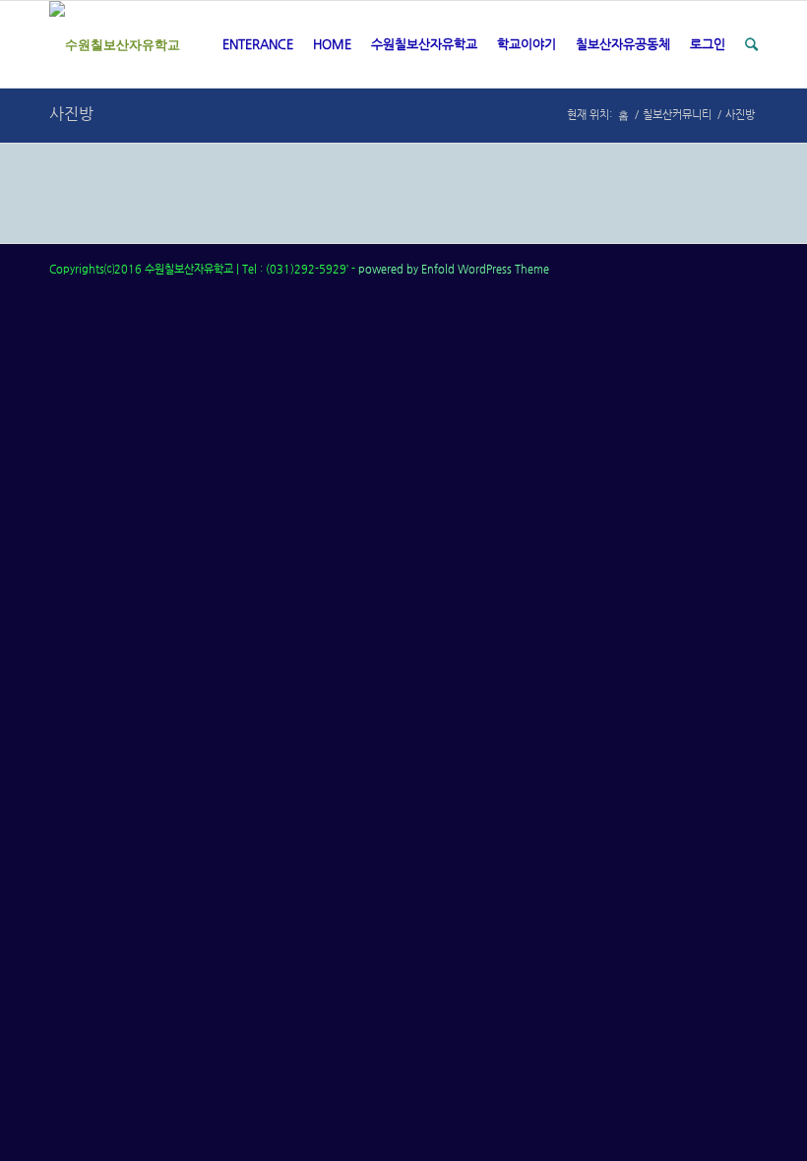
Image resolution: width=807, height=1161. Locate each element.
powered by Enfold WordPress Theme (453, 269)
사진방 (71, 113)
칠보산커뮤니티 (677, 114)
